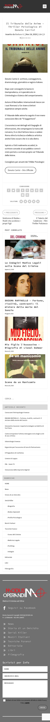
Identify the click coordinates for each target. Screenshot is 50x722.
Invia (42, 707)
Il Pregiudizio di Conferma (14, 453)
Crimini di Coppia (11, 458)
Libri (40, 34)
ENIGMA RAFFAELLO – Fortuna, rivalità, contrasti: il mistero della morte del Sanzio (23, 419)
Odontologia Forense (12, 441)
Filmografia (9, 569)
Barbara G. (19, 34)
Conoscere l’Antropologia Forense (17, 412)
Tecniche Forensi (11, 529)
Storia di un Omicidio (12, 495)
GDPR (27, 703)
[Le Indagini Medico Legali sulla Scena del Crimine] (25, 247)
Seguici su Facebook (22, 607)
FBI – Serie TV (10, 464)
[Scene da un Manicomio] (25, 366)
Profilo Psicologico (15, 518)
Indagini (11, 552)
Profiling (11, 546)
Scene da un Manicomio (20, 382)
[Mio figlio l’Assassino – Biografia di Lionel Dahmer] (25, 329)
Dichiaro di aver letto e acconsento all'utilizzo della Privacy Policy (26, 701)
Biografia (11, 506)
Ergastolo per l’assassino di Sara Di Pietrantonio (22, 447)
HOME (7, 483)
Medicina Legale (14, 540)
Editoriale (8, 557)
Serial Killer (9, 500)
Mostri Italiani (10, 523)
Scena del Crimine (14, 534)
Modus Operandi (14, 512)
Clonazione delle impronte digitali (17, 470)
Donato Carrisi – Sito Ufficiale (20, 170)
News (7, 489)
